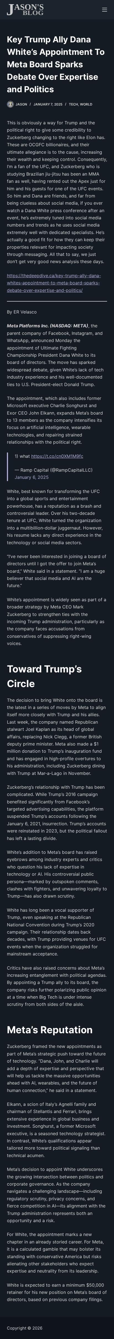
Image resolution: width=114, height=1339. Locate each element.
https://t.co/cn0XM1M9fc (57, 456)
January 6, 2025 (32, 477)
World (86, 104)
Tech (73, 104)
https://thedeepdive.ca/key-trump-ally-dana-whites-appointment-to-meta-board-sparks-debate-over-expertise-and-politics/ (54, 283)
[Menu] (104, 9)
